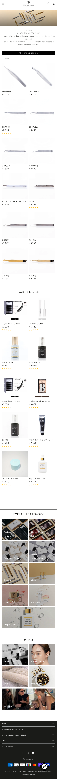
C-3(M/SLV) (6, 166)
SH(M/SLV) (6, 127)
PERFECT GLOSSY (36, 324)
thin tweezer (7, 91)
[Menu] (3, 4)
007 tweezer (34, 91)
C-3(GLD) (5, 276)
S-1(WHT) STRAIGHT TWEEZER (14, 201)
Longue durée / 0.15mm (11, 324)
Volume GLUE (34, 362)
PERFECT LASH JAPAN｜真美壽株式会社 (24, 772)
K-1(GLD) (32, 276)
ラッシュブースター (37, 479)
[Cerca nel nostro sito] (48, 4)
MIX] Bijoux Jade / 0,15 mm (39, 401)
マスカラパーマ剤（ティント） (41, 440)
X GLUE (5, 440)
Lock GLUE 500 (8, 362)
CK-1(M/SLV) (34, 127)
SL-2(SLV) (5, 240)
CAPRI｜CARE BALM (10, 479)
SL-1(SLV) (32, 201)
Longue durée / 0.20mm (11, 401)
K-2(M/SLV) (33, 166)
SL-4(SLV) (33, 240)
